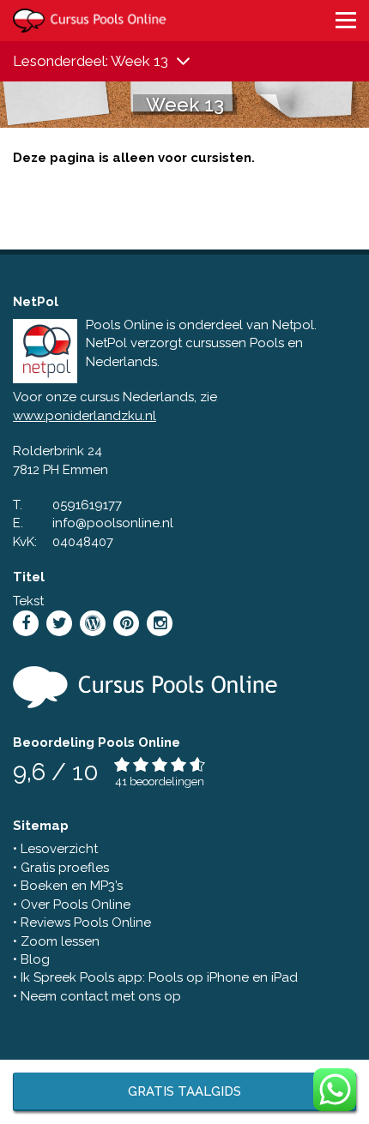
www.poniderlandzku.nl (84, 416)
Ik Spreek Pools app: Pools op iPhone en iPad (159, 977)
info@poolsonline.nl (112, 523)
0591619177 (87, 505)
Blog (35, 959)
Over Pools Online (75, 904)
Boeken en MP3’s (72, 885)
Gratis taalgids (184, 1091)
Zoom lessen (60, 941)
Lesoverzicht (59, 849)
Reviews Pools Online (86, 922)
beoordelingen (167, 781)
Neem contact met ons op (101, 996)
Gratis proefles (65, 867)
